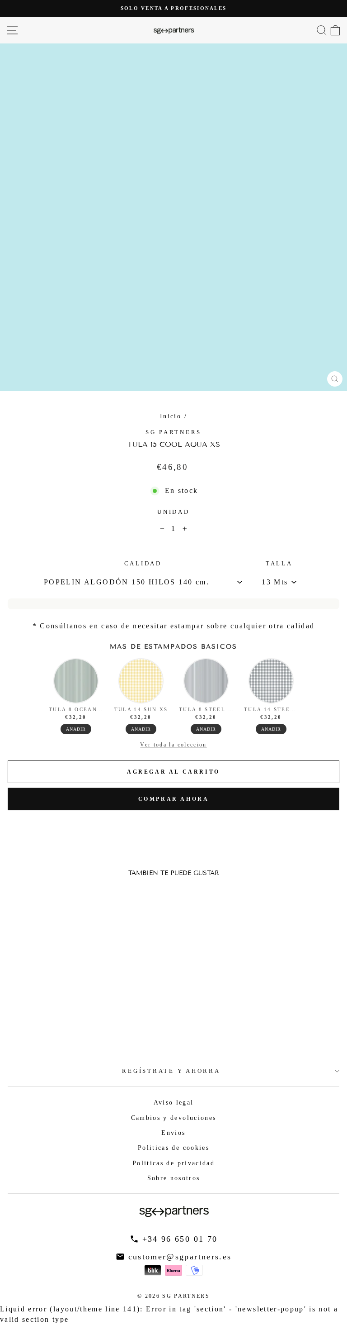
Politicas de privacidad (173, 1163)
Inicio (170, 416)
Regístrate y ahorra (171, 1071)
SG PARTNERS (173, 432)
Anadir (76, 729)
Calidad (143, 563)
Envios (173, 1132)
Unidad (173, 512)
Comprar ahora (173, 799)
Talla (279, 563)
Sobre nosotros (173, 1177)
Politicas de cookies (173, 1147)
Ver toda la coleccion (173, 744)
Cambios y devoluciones (173, 1117)
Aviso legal (174, 1102)
